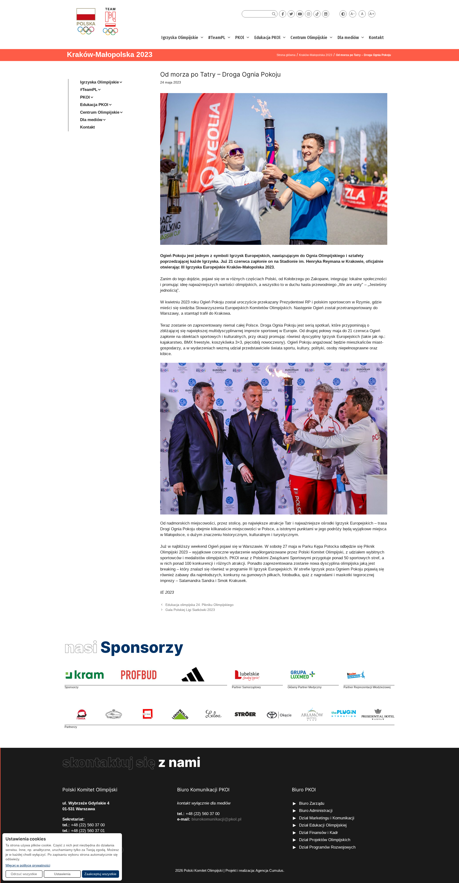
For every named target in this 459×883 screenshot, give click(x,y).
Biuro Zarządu (311, 803)
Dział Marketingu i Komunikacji (326, 818)
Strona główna (286, 55)
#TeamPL (216, 37)
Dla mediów (348, 37)
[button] (201, 37)
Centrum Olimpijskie (308, 37)
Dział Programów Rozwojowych (327, 847)
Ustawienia (62, 874)
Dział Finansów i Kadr (319, 832)
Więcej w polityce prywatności (27, 865)
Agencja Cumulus (269, 870)
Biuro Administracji (316, 810)
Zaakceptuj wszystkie (100, 874)
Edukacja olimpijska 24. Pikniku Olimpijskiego (199, 605)
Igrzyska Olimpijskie (179, 37)
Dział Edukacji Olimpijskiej (323, 825)
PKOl (239, 37)
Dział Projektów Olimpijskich (324, 840)
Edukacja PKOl (267, 37)
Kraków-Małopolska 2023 (110, 54)
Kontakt (376, 37)
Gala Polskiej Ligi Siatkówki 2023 (190, 610)
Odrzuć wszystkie (24, 874)
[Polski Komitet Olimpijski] (96, 21)
